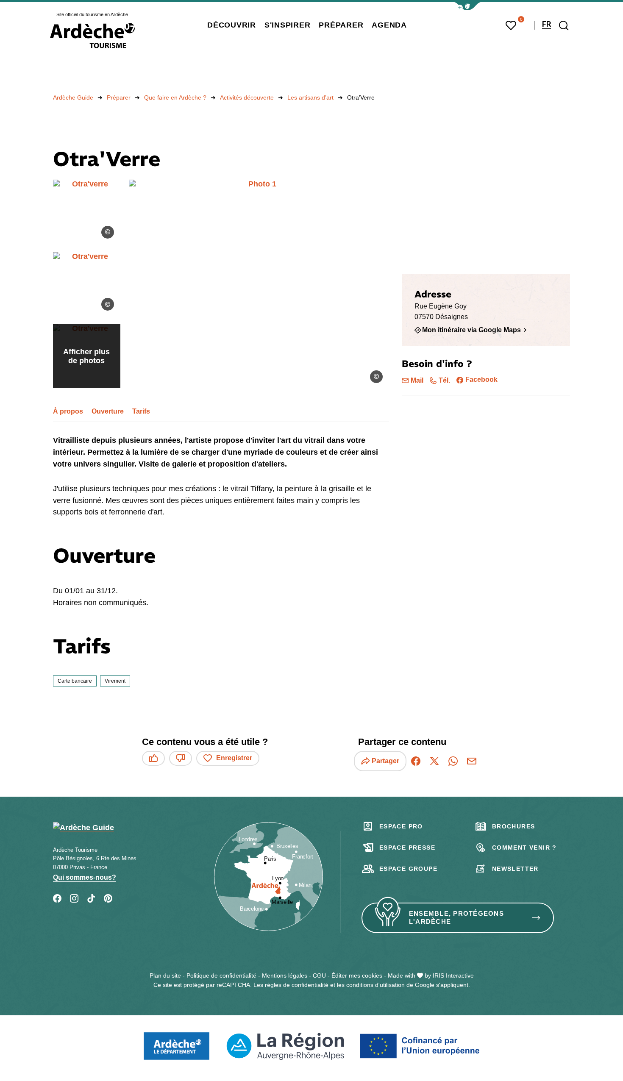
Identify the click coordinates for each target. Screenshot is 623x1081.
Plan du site (165, 975)
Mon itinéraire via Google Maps (471, 329)
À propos (68, 411)
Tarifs (141, 411)
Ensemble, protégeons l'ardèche (456, 917)
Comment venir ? (524, 847)
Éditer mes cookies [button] (356, 975)
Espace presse (407, 847)
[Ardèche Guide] (92, 35)
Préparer (119, 97)
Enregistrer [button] (234, 757)
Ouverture (108, 411)
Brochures (513, 826)
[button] (467, 6)
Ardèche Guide (73, 97)
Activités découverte (247, 97)
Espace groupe (408, 868)
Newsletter (515, 868)
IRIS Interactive (453, 975)
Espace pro (401, 826)
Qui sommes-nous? (84, 877)
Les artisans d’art (310, 97)
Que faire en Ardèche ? (175, 97)
